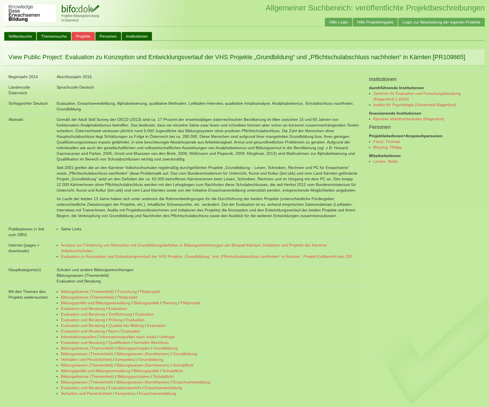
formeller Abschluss (151, 342)
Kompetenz (125, 359)
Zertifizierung (120, 314)
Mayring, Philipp (387, 147)
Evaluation (117, 308)
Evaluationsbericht (124, 387)
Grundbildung (165, 348)
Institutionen (137, 36)
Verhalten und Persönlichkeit (86, 359)
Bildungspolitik (146, 303)
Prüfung (115, 320)
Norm (113, 331)
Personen (108, 36)
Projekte (83, 36)
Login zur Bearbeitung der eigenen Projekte (441, 22)
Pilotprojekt (150, 291)
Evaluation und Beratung (83, 308)
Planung (169, 303)
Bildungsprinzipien (133, 348)
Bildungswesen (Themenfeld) (87, 354)
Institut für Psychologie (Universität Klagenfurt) (414, 104)
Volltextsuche (20, 36)
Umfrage (167, 337)
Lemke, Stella (385, 161)
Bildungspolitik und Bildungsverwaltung (95, 303)
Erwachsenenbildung (191, 382)
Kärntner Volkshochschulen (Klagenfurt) (408, 119)
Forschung (127, 291)
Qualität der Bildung (126, 325)
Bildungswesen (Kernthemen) (143, 354)
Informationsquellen (78, 337)
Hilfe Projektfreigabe (375, 22)
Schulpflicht (183, 365)
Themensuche (54, 36)
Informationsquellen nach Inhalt (128, 337)
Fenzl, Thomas (386, 141)
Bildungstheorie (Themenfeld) (87, 291)
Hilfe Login (338, 22)
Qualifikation (119, 342)
